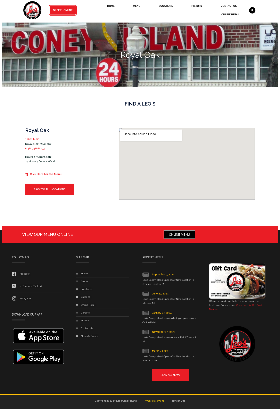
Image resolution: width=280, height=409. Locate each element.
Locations (166, 6)
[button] (252, 10)
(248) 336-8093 (35, 148)
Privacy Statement (153, 400)
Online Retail (230, 14)
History (196, 6)
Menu (136, 6)
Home (111, 6)
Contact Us (229, 6)
